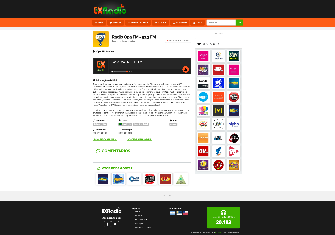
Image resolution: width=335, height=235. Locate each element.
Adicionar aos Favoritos (179, 40)
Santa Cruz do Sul (141, 124)
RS (130, 124)
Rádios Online (138, 22)
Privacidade (196, 232)
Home (100, 22)
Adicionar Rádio (142, 219)
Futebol (161, 22)
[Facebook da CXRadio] (107, 224)
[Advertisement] (187, 8)
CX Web (218, 232)
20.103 (223, 222)
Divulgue (139, 223)
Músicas (116, 22)
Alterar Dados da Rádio (140, 139)
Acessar (173, 124)
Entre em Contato (142, 227)
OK (239, 22)
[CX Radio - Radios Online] (111, 210)
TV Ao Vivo (181, 22)
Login (198, 22)
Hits (104, 124)
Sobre (137, 211)
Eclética (97, 124)
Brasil (124, 124)
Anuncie (138, 215)
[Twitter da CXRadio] (115, 224)
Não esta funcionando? (106, 139)
